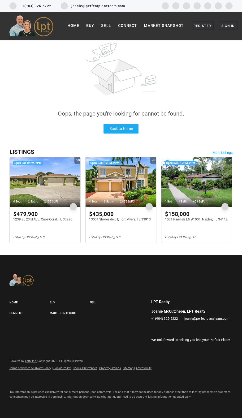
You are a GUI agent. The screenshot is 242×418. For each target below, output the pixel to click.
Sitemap (128, 368)
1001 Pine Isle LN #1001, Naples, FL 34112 (196, 219)
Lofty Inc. (31, 361)
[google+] (229, 5)
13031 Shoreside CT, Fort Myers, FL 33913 (120, 219)
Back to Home (121, 128)
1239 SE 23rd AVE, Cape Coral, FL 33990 (42, 219)
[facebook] (165, 5)
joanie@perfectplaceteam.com (206, 318)
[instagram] (197, 5)
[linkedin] (175, 5)
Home (73, 25)
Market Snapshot (164, 25)
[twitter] (186, 5)
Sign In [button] (228, 26)
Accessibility (143, 368)
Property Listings (110, 368)
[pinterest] (218, 5)
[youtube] (207, 5)
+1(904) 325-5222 (164, 318)
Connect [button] (127, 25)
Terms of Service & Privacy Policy (30, 368)
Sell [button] (106, 25)
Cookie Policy (62, 368)
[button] (29, 303)
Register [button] (202, 26)
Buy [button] (90, 25)
